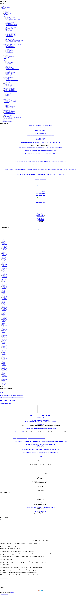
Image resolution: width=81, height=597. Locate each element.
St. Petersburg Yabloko (40, 212)
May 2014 (3, 363)
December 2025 (4, 245)
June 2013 (3, 372)
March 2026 (4, 243)
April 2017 (3, 333)
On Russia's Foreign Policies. (29, 153)
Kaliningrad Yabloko (39, 215)
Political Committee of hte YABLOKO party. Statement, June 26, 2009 (45, 153)
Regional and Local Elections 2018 (11, 33)
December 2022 (4, 276)
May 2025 (3, 251)
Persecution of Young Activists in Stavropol (12, 69)
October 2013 (4, 369)
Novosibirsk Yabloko (40, 216)
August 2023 (4, 269)
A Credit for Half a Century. (27, 449)
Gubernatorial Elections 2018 (10, 22)
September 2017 (4, 329)
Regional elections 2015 (9, 36)
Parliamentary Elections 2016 (10, 29)
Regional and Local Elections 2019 (11, 34)
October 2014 (4, 359)
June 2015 (3, 352)
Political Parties (6, 78)
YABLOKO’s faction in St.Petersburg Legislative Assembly (13, 117)
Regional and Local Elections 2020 (11, 35)
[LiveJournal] (39, 590)
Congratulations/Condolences (10, 104)
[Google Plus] (38, 590)
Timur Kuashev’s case (9, 74)
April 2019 (3, 313)
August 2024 (4, 259)
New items (5, 76)
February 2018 (4, 325)
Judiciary (7, 57)
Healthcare (7, 94)
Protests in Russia (8, 71)
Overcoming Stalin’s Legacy (8, 77)
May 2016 (3, 343)
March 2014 (4, 365)
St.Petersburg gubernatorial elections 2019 (12, 37)
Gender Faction (6, 54)
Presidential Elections (9, 30)
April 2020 (3, 303)
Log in (26, 595)
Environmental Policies (7, 45)
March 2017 (4, 334)
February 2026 (4, 244)
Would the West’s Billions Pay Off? (40, 511)
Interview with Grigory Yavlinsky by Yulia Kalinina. (48, 421)
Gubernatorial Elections (9, 21)
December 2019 (4, 306)
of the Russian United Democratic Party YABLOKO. (37, 161)
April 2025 (3, 252)
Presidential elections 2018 (8, 110)
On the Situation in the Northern (26, 142)
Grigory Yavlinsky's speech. (40, 485)
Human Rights (6, 60)
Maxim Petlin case (8, 66)
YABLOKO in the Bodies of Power (7, 120)
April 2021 (3, 293)
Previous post (3, 594)
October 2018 (4, 318)
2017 (7, 61)
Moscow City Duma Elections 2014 (11, 25)
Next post (6, 594)
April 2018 (3, 323)
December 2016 (4, 337)
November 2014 (4, 358)
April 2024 (3, 262)
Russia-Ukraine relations (9, 52)
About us (3, 6)
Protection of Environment (10, 46)
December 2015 (4, 347)
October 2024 (4, 257)
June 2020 (3, 301)
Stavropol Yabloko (40, 223)
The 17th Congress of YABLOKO (40, 179)
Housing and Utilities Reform (10, 17)
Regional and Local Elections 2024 (9, 89)
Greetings (5, 58)
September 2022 (4, 278)
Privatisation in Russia (9, 107)
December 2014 (4, 357)
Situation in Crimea (9, 84)
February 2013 (4, 376)
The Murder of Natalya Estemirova (11, 73)
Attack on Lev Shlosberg (9, 62)
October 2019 (4, 308)
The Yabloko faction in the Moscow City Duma (13, 41)
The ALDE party (8, 79)
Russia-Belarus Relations (9, 49)
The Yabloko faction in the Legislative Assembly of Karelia (14, 40)
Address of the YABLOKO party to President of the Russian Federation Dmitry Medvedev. (31, 174)
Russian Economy (8, 18)
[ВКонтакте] (42, 590)
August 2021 (4, 289)
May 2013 (3, 373)
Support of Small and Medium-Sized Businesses (13, 19)
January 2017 (4, 336)
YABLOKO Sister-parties (10, 82)
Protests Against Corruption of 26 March (12, 70)
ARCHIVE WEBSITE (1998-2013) (6, 4)
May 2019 (3, 312)
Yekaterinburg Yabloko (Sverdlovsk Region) (40, 218)
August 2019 (4, 310)
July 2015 (3, 351)
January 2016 (4, 346)
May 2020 (3, 302)
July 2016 (3, 341)
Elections (3, 109)
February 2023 (4, 274)
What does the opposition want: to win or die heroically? (40, 420)
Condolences (6, 12)
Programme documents (7, 87)
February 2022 (4, 284)
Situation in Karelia (9, 85)
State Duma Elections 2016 (10, 39)
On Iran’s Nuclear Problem (28, 156)
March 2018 (4, 324)
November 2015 (4, 348)
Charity (5, 10)
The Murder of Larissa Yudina (10, 72)
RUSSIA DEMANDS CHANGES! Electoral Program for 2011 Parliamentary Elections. (40, 135)
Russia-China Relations (9, 50)
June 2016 (3, 342)
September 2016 (4, 339)
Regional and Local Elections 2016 (11, 32)
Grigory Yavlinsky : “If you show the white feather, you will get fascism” (11, 395)
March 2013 (4, 375)
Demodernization (40, 459)
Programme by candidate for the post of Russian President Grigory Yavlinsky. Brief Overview (15, 390)
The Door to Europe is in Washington (44, 481)
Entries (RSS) (17, 595)
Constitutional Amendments (10, 56)
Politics (5, 83)
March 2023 (4, 273)
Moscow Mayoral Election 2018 (11, 27)
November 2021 (4, 287)
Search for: (2, 3)
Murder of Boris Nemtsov (10, 68)
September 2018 (4, 319)
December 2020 (4, 296)
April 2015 (3, 354)
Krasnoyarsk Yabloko (40, 219)
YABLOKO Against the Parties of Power (12, 80)
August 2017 (4, 330)
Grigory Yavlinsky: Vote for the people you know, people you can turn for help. (26, 441)
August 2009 (4, 383)
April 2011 (3, 381)
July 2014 (3, 361)
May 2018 (3, 322)
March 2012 (4, 378)
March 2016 (4, 344)
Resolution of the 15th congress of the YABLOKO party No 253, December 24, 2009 (48, 140)
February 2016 (4, 345)
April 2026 (3, 242)
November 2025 (4, 246)
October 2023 (4, 267)
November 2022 (4, 277)
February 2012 (4, 379)
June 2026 (3, 240)
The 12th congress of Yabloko (40, 195)
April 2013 (3, 374)
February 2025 (4, 254)
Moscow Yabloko (40, 211)
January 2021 (4, 295)
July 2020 (3, 300)
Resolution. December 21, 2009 (40, 139)
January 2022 (4, 285)
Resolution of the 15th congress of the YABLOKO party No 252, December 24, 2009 (47, 142)
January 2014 (4, 366)
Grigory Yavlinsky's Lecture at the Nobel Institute (40, 489)
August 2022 (4, 279)
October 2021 (4, 288)
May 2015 (3, 353)
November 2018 (4, 317)
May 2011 (3, 380)
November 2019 (4, 307)
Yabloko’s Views (4, 8)
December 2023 (4, 266)
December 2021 (4, 286)
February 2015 (4, 355)
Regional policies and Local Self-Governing (10, 91)
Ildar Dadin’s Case (8, 65)
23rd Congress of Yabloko (10, 15)
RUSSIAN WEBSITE (15, 4)
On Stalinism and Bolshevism (40, 138)
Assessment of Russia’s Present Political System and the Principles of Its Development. (18, 169)
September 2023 (4, 268)
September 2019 (4, 309)
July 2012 (3, 377)
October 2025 (4, 247)
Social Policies (6, 92)
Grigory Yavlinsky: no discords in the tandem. (32, 444)
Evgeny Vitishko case (9, 63)
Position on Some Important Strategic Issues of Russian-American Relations (40, 497)
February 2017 (4, 335)
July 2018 (3, 321)
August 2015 (4, 350)
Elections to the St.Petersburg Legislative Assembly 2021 (12, 44)
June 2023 (3, 271)
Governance (6, 55)
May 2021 (3, 292)
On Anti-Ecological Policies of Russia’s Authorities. (28, 140)
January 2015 (4, 356)
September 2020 (4, 299)
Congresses (6, 14)
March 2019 (4, 314)
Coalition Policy (6, 11)
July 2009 (3, 384)
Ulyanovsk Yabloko (40, 220)
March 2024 (4, 263)
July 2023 (3, 270)
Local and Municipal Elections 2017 (11, 24)
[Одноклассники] (40, 590)
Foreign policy (6, 48)
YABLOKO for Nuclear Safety (10, 47)
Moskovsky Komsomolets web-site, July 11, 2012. (33, 421)
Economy (5, 16)
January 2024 (4, 265)
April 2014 (3, 364)
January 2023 (4, 275)
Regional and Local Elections (8, 115)
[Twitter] (41, 590)
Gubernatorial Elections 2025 (10, 23)
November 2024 (4, 256)
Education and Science (9, 93)
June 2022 (3, 281)
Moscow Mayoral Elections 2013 (11, 28)
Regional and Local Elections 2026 (9, 90)
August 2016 (4, 340)
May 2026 (3, 241)
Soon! (5, 96)
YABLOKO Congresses (6, 7)
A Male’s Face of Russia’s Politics (5, 403)
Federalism (7, 105)
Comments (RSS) (22, 595)
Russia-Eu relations (9, 51)
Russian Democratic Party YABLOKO (8, 595)
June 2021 (3, 291)
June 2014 (3, 362)
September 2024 (4, 258)
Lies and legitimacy (40, 424)
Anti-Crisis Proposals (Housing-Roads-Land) (22, 161)
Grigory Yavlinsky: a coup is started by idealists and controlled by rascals (11, 397)
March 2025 (4, 253)
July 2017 (3, 331)
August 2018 (4, 320)
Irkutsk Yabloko (40, 214)
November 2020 (4, 297)
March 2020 (4, 304)
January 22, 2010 (40, 164)
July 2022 (3, 280)
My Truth (2, 392)
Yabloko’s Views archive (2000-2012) (8, 121)
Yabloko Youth (6, 102)
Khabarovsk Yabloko (40, 213)
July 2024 (3, 260)
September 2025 (4, 248)
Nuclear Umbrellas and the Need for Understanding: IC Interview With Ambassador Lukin (40, 507)
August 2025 (4, 249)
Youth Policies (8, 95)
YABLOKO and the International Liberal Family (13, 81)
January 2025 (4, 255)
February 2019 (4, 315)
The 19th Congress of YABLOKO (11, 101)
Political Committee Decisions (10, 106)
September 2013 (4, 370)
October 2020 (4, 298)
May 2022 (3, 282)
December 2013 (4, 367)
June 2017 (3, 332)
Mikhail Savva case (9, 67)
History (5, 59)
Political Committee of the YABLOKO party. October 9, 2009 (55, 174)
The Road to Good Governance (5, 398)
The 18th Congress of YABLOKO (11, 100)
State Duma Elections (9, 38)
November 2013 (4, 368)
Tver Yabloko (40, 222)
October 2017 (4, 328)
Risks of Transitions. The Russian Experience (7, 400)
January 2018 (4, 326)
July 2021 (3, 290)
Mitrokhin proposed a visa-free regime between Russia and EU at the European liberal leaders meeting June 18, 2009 (40, 456)
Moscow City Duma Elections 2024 (11, 26)
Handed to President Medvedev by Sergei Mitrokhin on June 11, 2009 (55, 161)
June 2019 (3, 311)
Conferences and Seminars (8, 13)
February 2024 (4, 264)
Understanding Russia (7, 98)
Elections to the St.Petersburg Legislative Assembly (11, 43)
